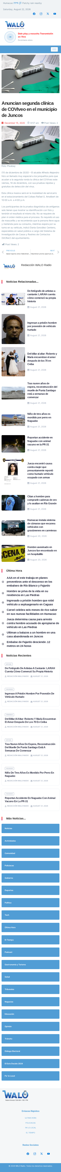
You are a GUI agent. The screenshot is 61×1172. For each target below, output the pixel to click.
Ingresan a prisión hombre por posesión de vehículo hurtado (42, 326)
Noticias (8, 664)
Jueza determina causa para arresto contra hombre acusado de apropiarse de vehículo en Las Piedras (33, 623)
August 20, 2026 (38, 536)
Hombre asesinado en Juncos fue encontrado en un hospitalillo (42, 550)
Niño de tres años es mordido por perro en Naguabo (39, 417)
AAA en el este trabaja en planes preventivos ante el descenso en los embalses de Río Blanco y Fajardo (29, 581)
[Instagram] (41, 14)
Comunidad (9, 714)
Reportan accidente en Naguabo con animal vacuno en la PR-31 (40, 441)
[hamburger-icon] (54, 49)
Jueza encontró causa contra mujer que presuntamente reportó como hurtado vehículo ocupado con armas (40, 470)
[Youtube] (54, 14)
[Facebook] (34, 14)
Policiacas (9, 689)
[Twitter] (48, 14)
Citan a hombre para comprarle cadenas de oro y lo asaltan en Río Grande (42, 500)
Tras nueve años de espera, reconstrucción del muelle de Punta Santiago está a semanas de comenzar (42, 390)
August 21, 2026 (38, 307)
